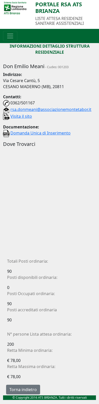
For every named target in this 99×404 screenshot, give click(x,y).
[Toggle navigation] (10, 36)
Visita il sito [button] (21, 116)
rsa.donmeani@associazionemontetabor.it (50, 109)
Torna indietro (23, 389)
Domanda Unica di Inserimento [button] (40, 133)
